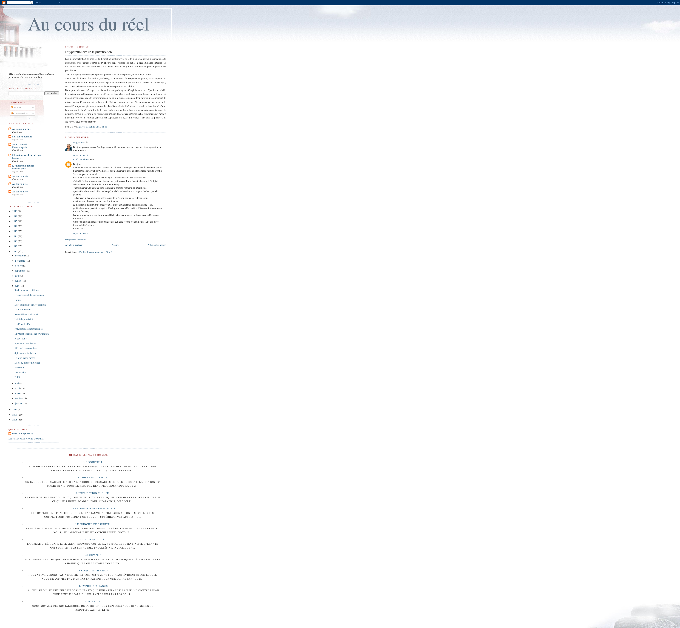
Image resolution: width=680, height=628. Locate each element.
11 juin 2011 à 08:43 (80, 233)
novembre (20, 260)
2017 (15, 221)
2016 (15, 226)
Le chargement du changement (29, 295)
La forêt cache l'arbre (25, 357)
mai (17, 383)
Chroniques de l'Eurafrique (26, 155)
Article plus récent (74, 245)
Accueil (115, 245)
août (17, 275)
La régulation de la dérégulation (30, 304)
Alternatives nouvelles (25, 348)
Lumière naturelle (92, 477)
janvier (19, 403)
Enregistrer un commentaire (75, 239)
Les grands (17, 157)
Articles (17, 107)
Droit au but (20, 372)
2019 (15, 211)
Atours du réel (19, 144)
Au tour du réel (20, 176)
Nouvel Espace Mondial (26, 314)
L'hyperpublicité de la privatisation (32, 333)
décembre (20, 255)
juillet (18, 280)
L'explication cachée (92, 493)
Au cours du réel (88, 23)
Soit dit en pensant (22, 136)
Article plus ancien (157, 245)
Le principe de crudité (92, 524)
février (18, 398)
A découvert (92, 462)
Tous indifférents (23, 309)
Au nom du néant (21, 129)
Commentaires (20, 113)
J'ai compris (93, 555)
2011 (15, 251)
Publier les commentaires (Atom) (95, 252)
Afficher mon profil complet (26, 439)
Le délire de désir (23, 324)
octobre (19, 265)
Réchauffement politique (27, 290)
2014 (15, 236)
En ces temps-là (19, 147)
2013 (15, 241)
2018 (15, 216)
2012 (15, 246)
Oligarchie (78, 142)
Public (18, 377)
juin (17, 285)
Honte (18, 299)
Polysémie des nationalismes (28, 328)
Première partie (19, 168)
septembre (20, 270)
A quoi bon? (21, 338)
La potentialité (92, 539)
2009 (15, 414)
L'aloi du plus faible (24, 319)
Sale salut (19, 367)
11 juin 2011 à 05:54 (80, 155)
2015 (15, 231)
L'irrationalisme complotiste (92, 508)
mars (18, 393)
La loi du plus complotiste (27, 362)
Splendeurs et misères (25, 343)
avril (17, 388)
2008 (15, 419)
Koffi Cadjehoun (81, 159)
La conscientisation (93, 570)
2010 (15, 409)
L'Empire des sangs (93, 586)
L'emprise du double (23, 165)
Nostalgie (92, 601)
